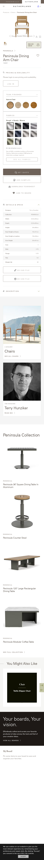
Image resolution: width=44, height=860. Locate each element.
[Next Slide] (41, 685)
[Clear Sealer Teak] (26, 105)
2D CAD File (23, 270)
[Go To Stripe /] (18, 141)
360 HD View (31, 45)
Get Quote (23, 172)
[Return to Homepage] (22, 6)
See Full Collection (13, 652)
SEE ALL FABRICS (22, 159)
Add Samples (24, 180)
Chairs (13, 12)
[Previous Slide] (41, 690)
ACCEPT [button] (23, 856)
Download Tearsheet (23, 186)
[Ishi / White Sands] (26, 134)
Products (6, 12)
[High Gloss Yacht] (34, 105)
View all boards (11, 740)
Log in (10, 84)
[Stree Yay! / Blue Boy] (18, 134)
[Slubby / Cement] (18, 126)
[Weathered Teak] (18, 105)
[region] (22, 688)
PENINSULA (8, 51)
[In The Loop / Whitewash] (10, 134)
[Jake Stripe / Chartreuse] (10, 141)
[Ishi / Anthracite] (26, 126)
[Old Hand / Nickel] (34, 126)
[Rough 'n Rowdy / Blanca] (10, 126)
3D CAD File (23, 279)
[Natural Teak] (10, 105)
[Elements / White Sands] (34, 134)
